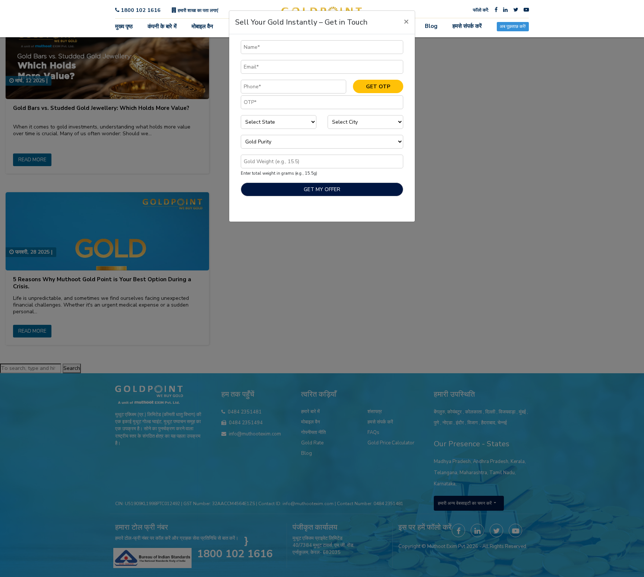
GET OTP (378, 86)
